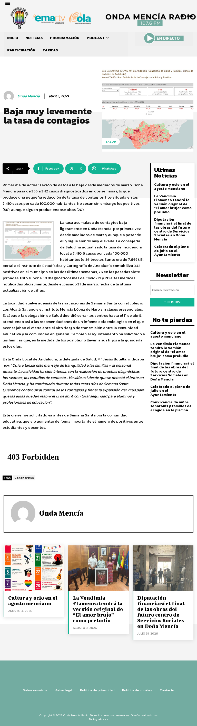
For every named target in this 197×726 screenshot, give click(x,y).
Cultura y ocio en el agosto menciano (171, 186)
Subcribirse (172, 302)
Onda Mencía (28, 96)
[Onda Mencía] (9, 96)
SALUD (111, 141)
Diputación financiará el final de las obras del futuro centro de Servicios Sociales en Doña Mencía (172, 229)
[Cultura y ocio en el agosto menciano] (34, 568)
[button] (186, 16)
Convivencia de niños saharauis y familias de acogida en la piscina (171, 406)
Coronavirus (24, 478)
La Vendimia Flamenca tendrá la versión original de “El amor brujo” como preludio (173, 204)
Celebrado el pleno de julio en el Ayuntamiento (171, 250)
